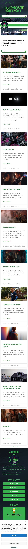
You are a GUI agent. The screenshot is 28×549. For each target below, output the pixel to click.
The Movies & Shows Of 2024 (11, 72)
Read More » (7, 84)
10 (17, 446)
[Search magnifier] (25, 16)
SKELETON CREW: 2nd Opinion (12, 267)
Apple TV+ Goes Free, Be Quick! (12, 110)
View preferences (14, 543)
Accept (14, 535)
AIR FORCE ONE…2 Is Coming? (12, 189)
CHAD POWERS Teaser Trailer (12, 304)
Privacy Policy (14, 547)
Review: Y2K (6, 426)
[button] (26, 521)
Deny (14, 539)
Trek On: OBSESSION (9, 227)
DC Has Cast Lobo (8, 149)
